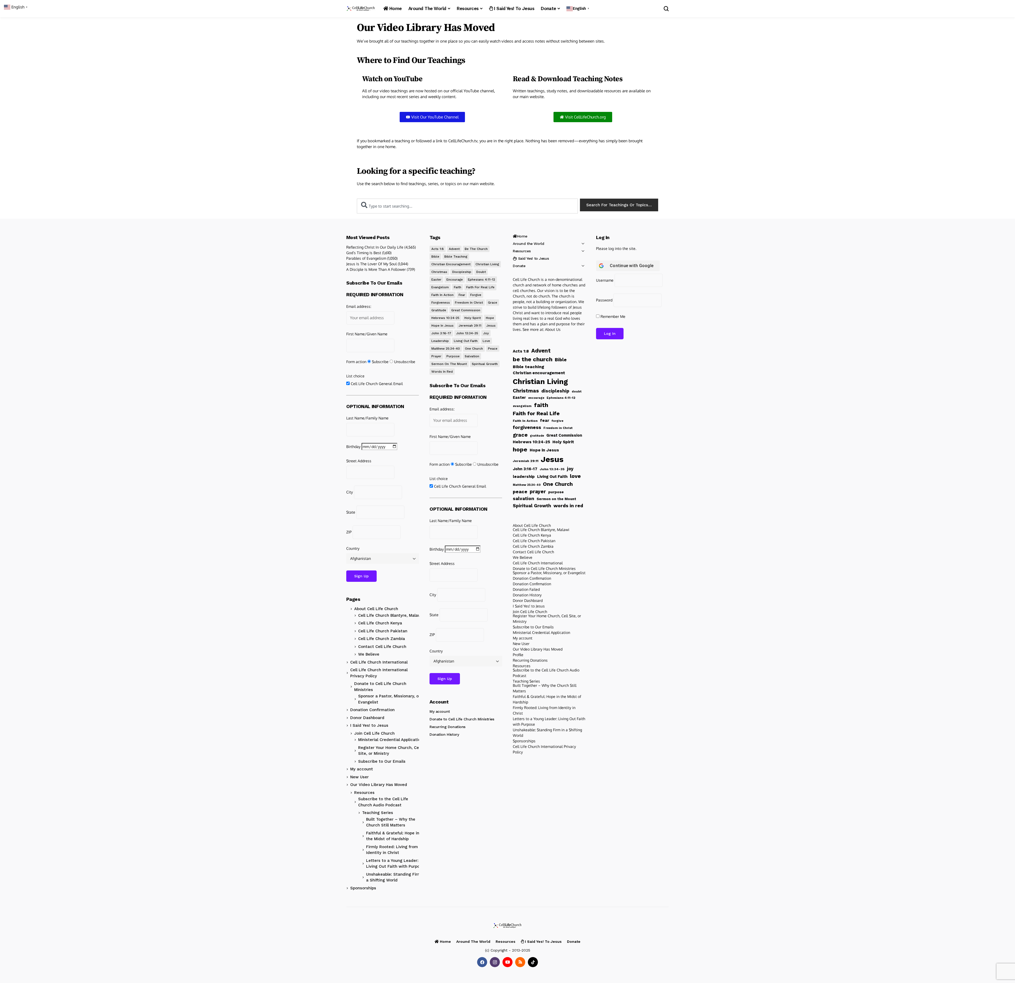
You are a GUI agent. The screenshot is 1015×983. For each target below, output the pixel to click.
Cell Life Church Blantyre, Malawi (390, 615)
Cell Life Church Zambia (381, 638)
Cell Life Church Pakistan (382, 631)
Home (522, 236)
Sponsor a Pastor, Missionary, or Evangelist (389, 699)
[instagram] (495, 962)
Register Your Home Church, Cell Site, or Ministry (389, 750)
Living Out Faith (466, 341)
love (486, 341)
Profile (518, 654)
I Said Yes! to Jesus (369, 725)
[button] (578, 8)
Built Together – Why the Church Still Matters (390, 822)
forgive (475, 295)
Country (352, 548)
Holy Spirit (472, 318)
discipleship (461, 272)
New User (359, 777)
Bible (435, 256)
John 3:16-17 (441, 333)
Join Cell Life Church (374, 733)
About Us (553, 329)
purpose (453, 356)
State (350, 512)
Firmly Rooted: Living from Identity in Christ (392, 849)
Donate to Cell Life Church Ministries (380, 686)
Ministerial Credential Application (390, 739)
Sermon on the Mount (449, 364)
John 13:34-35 (467, 333)
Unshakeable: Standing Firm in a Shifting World (396, 877)
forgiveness (440, 302)
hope (490, 318)
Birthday (353, 446)
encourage (454, 279)
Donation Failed (526, 589)
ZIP (349, 532)
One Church (474, 348)
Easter (436, 279)
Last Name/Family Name (367, 418)
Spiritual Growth (485, 364)
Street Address (358, 461)
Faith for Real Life (480, 287)
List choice (355, 376)
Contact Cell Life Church (382, 646)
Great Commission (465, 310)
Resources (364, 792)
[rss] (520, 962)
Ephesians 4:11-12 (481, 279)
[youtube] (507, 962)
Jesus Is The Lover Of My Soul (371, 264)
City (349, 492)
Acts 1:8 (437, 249)
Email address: (358, 306)
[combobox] (467, 206)
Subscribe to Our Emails (381, 761)
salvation (472, 356)
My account (361, 769)
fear (462, 295)
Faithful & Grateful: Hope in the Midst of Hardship (392, 836)
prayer (436, 356)
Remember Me (612, 316)
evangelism (440, 287)
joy (486, 333)
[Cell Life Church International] (360, 8)
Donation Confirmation (372, 709)
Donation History (444, 734)
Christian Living (487, 264)
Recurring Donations (447, 727)
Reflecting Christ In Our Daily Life (374, 247)
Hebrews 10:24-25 (445, 318)
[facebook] (482, 962)
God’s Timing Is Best (363, 252)
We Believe (368, 654)
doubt (481, 272)
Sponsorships (363, 888)
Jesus (491, 325)
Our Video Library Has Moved (378, 784)
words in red (442, 371)
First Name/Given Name (366, 334)
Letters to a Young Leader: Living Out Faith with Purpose (395, 863)
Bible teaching (455, 256)
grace (492, 302)
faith (457, 287)
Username (604, 280)
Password (604, 300)
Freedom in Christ (469, 302)
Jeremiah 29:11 (470, 325)
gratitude (438, 310)
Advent (454, 249)
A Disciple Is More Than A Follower (376, 269)
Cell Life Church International (379, 662)
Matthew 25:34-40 (445, 348)
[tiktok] (533, 962)
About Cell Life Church (376, 608)
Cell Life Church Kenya (380, 623)
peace (492, 348)
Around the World (528, 243)
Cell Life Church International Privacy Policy (379, 672)
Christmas (439, 272)
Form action (356, 361)
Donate (519, 266)
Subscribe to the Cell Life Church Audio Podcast (383, 802)
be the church (476, 249)
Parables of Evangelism (366, 258)
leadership (440, 341)
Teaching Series (377, 812)
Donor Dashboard (367, 717)
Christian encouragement (450, 264)
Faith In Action (442, 295)
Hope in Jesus (442, 325)
